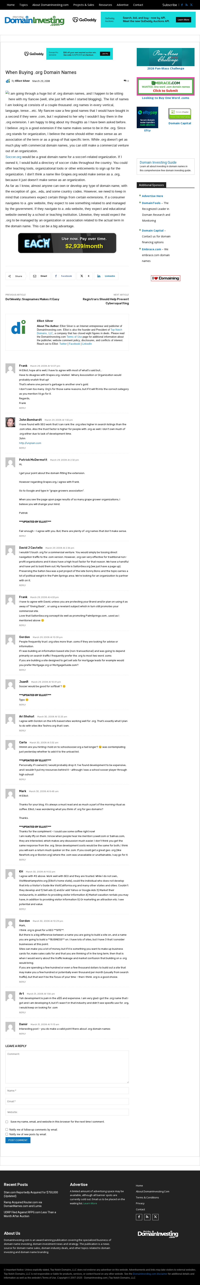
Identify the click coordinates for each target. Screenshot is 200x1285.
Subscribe (169, 5)
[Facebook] (181, 5)
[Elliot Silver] (8, 80)
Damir (23, 1024)
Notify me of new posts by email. (28, 1134)
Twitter (63, 343)
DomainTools (151, 203)
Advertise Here (152, 196)
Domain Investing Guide (158, 162)
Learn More (90, 1203)
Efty (147, 130)
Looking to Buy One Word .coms (165, 98)
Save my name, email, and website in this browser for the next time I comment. (57, 1121)
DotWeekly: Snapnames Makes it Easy (32, 299)
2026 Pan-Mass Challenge (165, 68)
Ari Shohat (26, 716)
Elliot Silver (22, 81)
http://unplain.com (30, 443)
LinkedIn (87, 343)
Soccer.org (13, 157)
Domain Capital (152, 230)
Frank (23, 365)
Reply (22, 408)
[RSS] (186, 5)
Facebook (74, 343)
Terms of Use (74, 336)
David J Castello (31, 547)
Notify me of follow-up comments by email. (33, 1129)
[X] (191, 5)
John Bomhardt (30, 420)
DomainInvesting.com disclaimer (150, 1274)
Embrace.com (151, 249)
